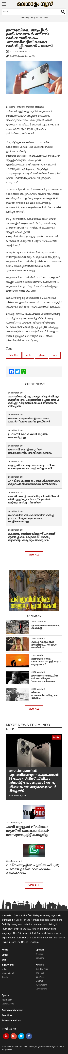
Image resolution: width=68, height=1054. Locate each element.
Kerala (5, 977)
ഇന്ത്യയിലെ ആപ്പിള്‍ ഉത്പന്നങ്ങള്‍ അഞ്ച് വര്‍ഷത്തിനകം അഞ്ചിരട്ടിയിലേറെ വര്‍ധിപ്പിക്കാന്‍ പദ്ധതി (30, 38)
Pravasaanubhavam (12, 1010)
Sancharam (41, 989)
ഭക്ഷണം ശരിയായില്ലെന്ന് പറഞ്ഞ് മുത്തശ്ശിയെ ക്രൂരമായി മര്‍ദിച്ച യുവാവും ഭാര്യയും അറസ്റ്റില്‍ (31, 537)
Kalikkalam (7, 1000)
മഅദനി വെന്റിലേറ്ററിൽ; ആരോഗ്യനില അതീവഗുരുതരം (30, 451)
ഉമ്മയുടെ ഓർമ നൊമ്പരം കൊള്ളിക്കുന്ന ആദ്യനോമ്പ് (46, 662)
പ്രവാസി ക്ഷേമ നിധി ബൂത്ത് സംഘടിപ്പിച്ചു (28, 436)
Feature (40, 964)
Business (40, 977)
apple (28, 355)
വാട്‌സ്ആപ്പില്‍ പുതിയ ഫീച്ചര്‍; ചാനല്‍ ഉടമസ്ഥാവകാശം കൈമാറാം (32, 870)
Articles (39, 954)
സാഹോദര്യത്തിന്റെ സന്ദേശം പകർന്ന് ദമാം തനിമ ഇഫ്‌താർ (29, 420)
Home (5, 949)
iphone (41, 355)
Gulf (4, 959)
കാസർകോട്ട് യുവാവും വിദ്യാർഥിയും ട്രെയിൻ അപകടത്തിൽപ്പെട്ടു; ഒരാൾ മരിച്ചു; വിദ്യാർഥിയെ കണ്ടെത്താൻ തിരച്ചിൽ (34, 401)
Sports (5, 995)
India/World (8, 964)
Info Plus (13, 355)
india (54, 355)
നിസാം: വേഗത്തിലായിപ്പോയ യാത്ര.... (44, 695)
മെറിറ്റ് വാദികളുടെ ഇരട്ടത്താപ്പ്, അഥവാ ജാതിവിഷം (44, 645)
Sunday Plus (42, 969)
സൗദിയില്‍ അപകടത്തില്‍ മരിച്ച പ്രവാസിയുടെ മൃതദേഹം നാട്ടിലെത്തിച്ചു (31, 518)
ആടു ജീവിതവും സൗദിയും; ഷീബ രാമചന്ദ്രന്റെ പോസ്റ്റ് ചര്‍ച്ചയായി (31, 467)
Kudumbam (41, 985)
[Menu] (4, 4)
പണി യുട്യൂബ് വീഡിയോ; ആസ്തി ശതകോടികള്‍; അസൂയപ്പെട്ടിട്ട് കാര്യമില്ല (28, 831)
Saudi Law (7, 1015)
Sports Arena (8, 1004)
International (8, 973)
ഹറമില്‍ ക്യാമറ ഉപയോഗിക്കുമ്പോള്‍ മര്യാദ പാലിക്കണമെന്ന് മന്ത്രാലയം (34, 482)
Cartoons (40, 958)
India (4, 969)
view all (34, 555)
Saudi (5, 954)
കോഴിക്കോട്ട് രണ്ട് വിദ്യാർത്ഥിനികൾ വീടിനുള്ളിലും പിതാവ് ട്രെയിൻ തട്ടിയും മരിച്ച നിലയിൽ (33, 499)
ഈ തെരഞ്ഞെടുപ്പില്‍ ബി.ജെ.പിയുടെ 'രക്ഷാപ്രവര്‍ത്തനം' (44, 679)
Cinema (39, 981)
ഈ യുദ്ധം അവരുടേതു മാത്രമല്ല (45, 627)
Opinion (40, 949)
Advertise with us (11, 1020)
